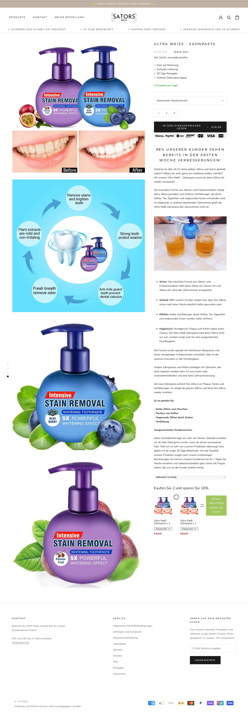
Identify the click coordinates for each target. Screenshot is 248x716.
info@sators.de (20, 642)
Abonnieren (205, 660)
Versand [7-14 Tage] (166, 477)
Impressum (119, 673)
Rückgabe (118, 667)
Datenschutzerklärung (125, 638)
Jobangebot (119, 644)
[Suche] (229, 17)
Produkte (17, 17)
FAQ (115, 661)
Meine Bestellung (69, 17)
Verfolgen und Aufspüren (127, 632)
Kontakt (40, 17)
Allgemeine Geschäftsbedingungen (132, 626)
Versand (117, 650)
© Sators (21, 701)
